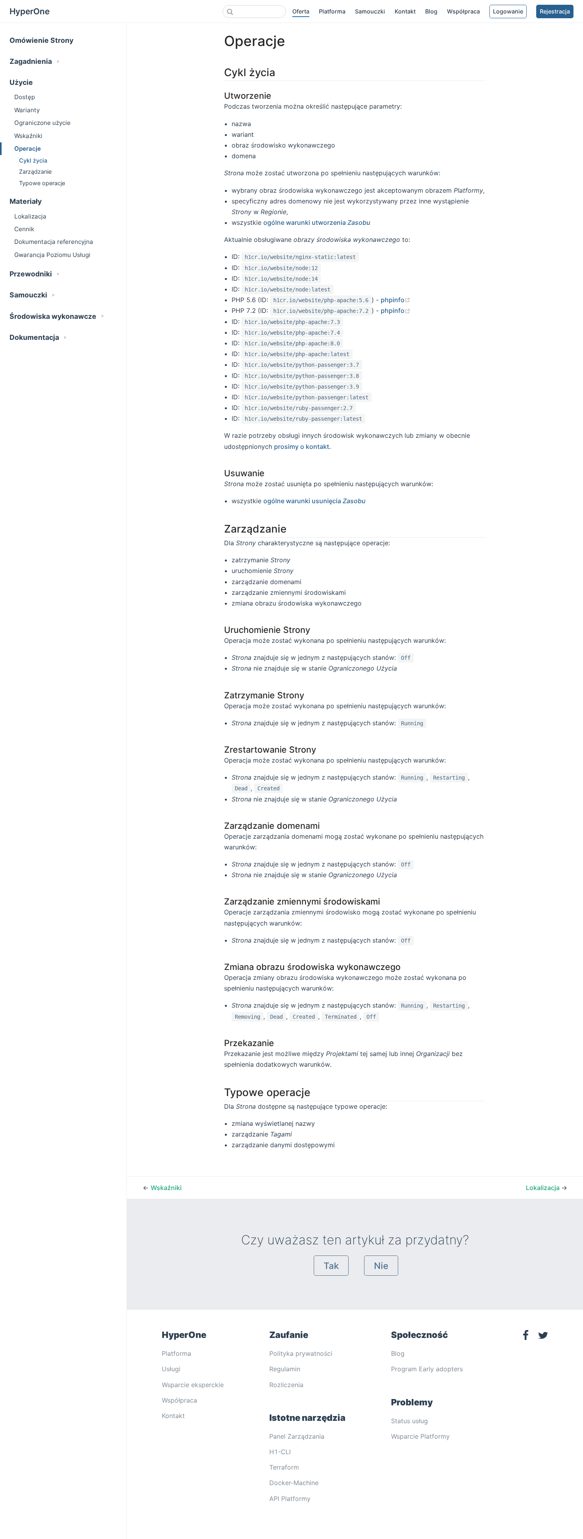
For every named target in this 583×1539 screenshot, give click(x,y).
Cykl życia (33, 160)
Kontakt (405, 11)
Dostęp (24, 97)
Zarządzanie (35, 171)
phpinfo (395, 300)
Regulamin (284, 1369)
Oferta (300, 11)
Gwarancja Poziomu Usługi (52, 255)
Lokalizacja (30, 216)
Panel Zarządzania (296, 1436)
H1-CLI (280, 1452)
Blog (431, 11)
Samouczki (370, 11)
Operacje (27, 148)
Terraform (284, 1467)
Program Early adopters (427, 1369)
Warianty (27, 110)
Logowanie (508, 11)
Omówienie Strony (41, 40)
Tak (331, 1265)
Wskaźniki (28, 136)
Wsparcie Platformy (420, 1436)
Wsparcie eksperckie (193, 1385)
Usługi (171, 1369)
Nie (381, 1265)
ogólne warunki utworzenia (316, 222)
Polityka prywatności (300, 1353)
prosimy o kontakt (301, 446)
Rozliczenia (286, 1385)
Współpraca (463, 11)
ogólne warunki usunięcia (314, 501)
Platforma (332, 11)
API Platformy (290, 1499)
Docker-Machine (293, 1483)
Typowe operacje (42, 183)
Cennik (24, 229)
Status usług (409, 1421)
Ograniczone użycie (42, 122)
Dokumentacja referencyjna (53, 241)
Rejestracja (555, 11)
